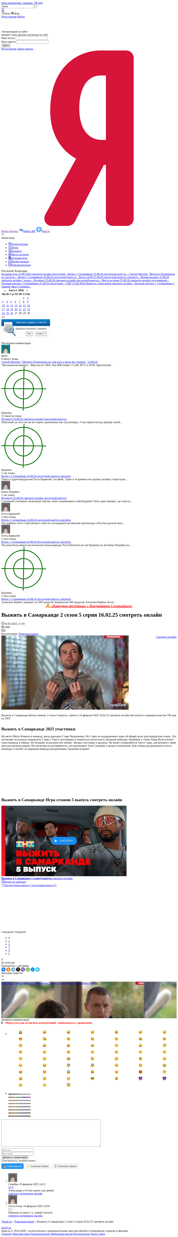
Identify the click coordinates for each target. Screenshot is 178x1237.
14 (20, 305)
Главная (6, 1233)
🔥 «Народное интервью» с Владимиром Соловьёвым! (89, 606)
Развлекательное (28, 633)
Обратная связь (20, 1233)
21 (20, 309)
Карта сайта (98, 1233)
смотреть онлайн (37, 878)
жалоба (38, 1193)
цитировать (26, 1193)
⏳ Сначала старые (65, 1166)
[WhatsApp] (28, 969)
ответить (13, 1193)
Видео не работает (15, 881)
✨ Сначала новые (37, 1166)
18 (7, 309)
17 (3, 309)
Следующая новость (42, 885)
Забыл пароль (25, 48)
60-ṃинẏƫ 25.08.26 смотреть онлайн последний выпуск (34, 419)
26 (11, 313)
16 (28, 305)
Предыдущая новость (17, 885)
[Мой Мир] (33, 969)
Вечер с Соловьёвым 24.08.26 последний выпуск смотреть (36, 476)
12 (11, 305)
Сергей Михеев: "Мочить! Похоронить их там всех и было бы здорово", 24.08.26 (49, 361)
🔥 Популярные (12, 1166)
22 (24, 309)
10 (3, 305)
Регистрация (8, 16)
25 (7, 313)
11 (7, 305)
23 (28, 309)
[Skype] (37, 969)
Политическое (81, 1233)
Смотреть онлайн (166, 636)
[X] (18, 969)
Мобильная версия (62, 1233)
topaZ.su (6, 1227)
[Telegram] (13, 969)
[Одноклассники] (8, 969)
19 (11, 309)
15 (24, 305)
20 (16, 309)
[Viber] (23, 969)
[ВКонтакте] (3, 969)
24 (3, 313)
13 (16, 305)
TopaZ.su (6, 1221)
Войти (21, 16)
